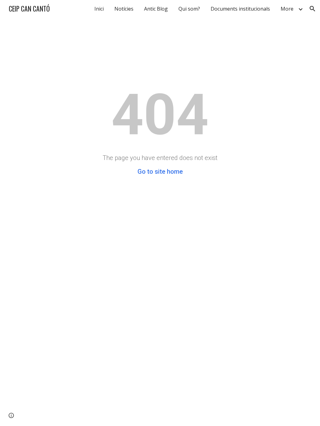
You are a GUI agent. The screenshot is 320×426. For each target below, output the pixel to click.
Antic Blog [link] (156, 8)
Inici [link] (99, 8)
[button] (312, 8)
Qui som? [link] (189, 8)
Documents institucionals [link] (240, 8)
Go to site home (160, 171)
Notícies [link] (123, 8)
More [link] (287, 8)
